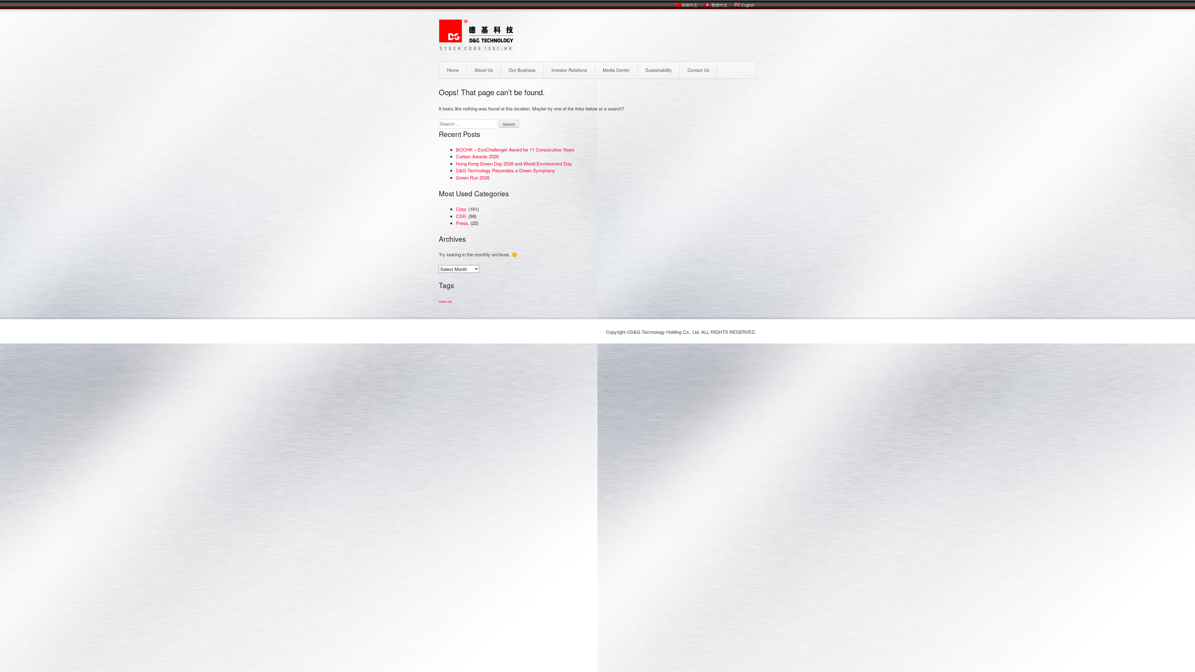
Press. (462, 223)
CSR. (461, 216)
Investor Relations (569, 70)
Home (453, 70)
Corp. (461, 209)
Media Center (616, 70)
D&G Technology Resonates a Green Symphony (505, 170)
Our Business (522, 70)
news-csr (445, 301)
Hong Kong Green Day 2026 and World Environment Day (514, 163)
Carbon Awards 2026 (477, 156)
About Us (484, 70)
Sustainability (658, 70)
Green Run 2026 (473, 177)
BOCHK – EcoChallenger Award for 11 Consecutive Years (515, 149)
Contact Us (698, 70)
